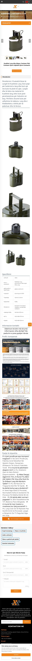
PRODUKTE (6, 16)
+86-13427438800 (6, 638)
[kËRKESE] (30, 324)
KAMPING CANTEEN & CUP (16, 16)
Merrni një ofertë (16, 71)
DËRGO (16, 591)
